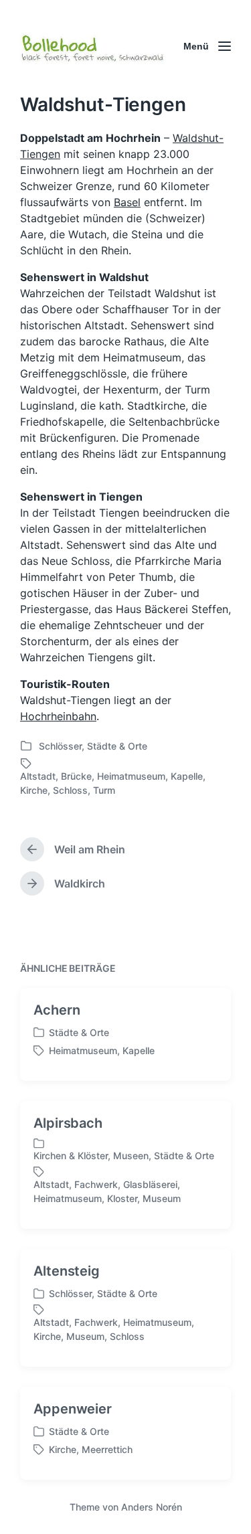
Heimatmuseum (131, 776)
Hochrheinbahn (58, 716)
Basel (127, 202)
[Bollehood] (92, 46)
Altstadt (38, 776)
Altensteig (66, 1271)
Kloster (122, 1198)
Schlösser (60, 746)
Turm (104, 790)
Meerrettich (107, 1449)
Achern (56, 1010)
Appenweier (72, 1409)
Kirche (34, 790)
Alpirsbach (67, 1123)
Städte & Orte (117, 746)
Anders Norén (151, 1507)
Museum (162, 1198)
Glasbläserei (150, 1184)
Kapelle (187, 776)
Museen (131, 1155)
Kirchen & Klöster (70, 1155)
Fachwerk (96, 1184)
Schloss (70, 790)
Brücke (76, 776)
